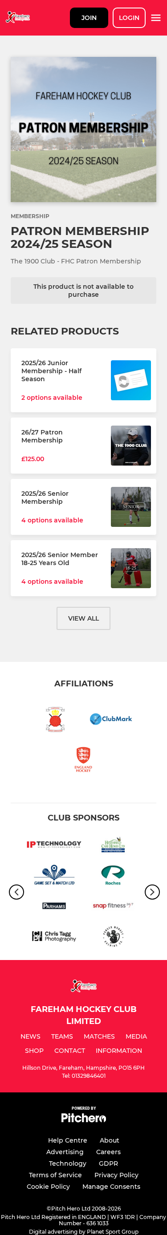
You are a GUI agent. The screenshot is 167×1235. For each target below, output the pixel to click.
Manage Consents (111, 1187)
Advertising (65, 1152)
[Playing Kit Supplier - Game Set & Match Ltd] (54, 877)
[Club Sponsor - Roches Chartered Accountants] (113, 877)
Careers (108, 1152)
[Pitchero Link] (83, 1120)
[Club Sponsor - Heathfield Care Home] (113, 846)
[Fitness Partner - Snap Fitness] (113, 907)
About (109, 1140)
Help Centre (67, 1140)
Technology (67, 1163)
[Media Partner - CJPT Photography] (54, 938)
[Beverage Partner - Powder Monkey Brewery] (113, 938)
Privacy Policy (116, 1175)
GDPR (108, 1163)
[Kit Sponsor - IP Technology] (54, 846)
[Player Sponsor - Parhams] (54, 907)
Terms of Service (55, 1175)
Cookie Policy (48, 1187)
